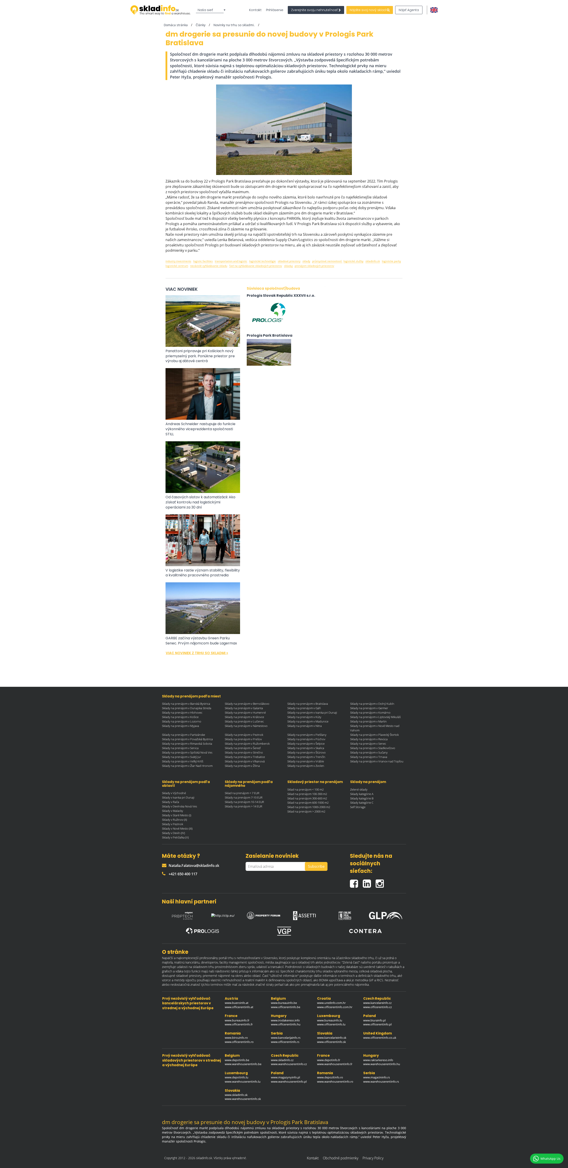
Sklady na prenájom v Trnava (368, 757)
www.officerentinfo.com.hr (334, 1007)
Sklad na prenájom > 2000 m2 (306, 811)
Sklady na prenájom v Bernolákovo (247, 704)
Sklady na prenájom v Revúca (369, 739)
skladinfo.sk (372, 261)
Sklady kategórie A (361, 794)
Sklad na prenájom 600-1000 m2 (308, 803)
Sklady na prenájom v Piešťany (306, 735)
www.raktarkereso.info (378, 1060)
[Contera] (365, 931)
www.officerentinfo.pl (377, 1024)
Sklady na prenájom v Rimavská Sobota (187, 744)
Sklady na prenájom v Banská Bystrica (186, 704)
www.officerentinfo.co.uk (379, 1038)
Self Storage (357, 807)
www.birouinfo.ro (236, 1038)
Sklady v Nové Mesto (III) (177, 828)
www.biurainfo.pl (374, 1020)
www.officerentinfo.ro (239, 1042)
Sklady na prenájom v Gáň (304, 708)
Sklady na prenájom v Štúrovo (306, 752)
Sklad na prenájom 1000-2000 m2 (308, 807)
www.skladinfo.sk (236, 1095)
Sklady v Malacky (172, 811)
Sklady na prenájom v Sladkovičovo (372, 748)
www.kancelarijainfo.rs (285, 1038)
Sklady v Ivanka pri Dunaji (178, 797)
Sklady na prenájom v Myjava (180, 726)
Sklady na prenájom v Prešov (243, 739)
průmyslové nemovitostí (327, 261)
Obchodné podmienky (340, 1158)
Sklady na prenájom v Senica (180, 748)
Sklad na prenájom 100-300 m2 (307, 794)
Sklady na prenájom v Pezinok (244, 735)
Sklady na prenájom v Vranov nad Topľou (376, 761)
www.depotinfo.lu (236, 1077)
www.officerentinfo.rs (285, 1042)
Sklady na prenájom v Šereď (242, 748)
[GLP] (385, 914)
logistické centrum (177, 266)
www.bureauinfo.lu (329, 1020)
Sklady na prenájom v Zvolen (305, 766)
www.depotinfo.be (237, 1060)
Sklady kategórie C (361, 803)
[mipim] (182, 914)
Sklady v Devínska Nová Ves (179, 806)
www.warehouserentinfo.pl (289, 1082)
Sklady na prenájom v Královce (244, 717)
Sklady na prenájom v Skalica (305, 748)
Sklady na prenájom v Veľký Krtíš (182, 761)
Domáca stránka (176, 25)
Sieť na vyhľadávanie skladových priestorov (255, 266)
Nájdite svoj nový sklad (368, 10)
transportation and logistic (231, 261)
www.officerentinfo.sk (331, 1042)
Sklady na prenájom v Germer (369, 708)
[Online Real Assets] (345, 914)
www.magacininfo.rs (376, 1077)
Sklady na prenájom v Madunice (307, 721)
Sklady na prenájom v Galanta (244, 708)
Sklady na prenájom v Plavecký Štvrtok (374, 735)
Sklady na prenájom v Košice (180, 717)
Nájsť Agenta (409, 10)
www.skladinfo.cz (282, 1060)
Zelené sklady (358, 789)
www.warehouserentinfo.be (243, 1064)
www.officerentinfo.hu (285, 1024)
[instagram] (381, 881)
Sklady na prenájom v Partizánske (183, 735)
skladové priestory (289, 261)
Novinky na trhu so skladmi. (234, 25)
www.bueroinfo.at (236, 1003)
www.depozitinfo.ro (330, 1077)
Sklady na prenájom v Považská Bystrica (187, 739)
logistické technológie (262, 261)
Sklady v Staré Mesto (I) (176, 815)
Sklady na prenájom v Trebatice (245, 757)
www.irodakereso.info (285, 1020)
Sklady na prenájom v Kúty (304, 717)
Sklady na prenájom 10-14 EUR (244, 802)
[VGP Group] (284, 931)
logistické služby (353, 261)
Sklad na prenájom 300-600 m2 (307, 798)
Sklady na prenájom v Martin (368, 721)
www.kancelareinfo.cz (377, 1003)
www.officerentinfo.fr (239, 1024)
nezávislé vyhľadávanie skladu (208, 266)
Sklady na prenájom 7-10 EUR (243, 797)
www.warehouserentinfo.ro (335, 1082)
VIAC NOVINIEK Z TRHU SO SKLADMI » (197, 653)
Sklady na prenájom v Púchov (306, 739)
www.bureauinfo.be (284, 1003)
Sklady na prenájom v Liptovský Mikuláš (375, 717)
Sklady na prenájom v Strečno (244, 752)
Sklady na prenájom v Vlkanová (245, 761)
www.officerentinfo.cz (377, 1007)
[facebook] (356, 881)
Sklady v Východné (174, 793)
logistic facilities (203, 261)
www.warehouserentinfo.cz (289, 1064)
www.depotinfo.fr (328, 1060)
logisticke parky (391, 261)
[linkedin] (369, 881)
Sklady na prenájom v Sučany (369, 752)
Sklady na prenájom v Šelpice (306, 744)
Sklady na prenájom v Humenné (245, 713)
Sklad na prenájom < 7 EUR (242, 793)
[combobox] (211, 10)
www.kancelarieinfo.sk (331, 1038)
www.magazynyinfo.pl (285, 1077)
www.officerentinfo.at (239, 1007)
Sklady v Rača (170, 802)
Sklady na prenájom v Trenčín (306, 757)
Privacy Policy (373, 1158)
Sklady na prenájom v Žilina (242, 766)
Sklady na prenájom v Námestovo (246, 726)
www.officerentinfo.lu (331, 1024)
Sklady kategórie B (361, 798)
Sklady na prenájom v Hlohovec (182, 713)
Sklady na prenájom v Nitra (304, 726)
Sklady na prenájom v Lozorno (181, 721)
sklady (306, 261)
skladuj (288, 266)
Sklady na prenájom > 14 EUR (243, 806)
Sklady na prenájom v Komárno (370, 713)
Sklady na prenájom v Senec (368, 744)
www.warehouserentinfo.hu (381, 1064)
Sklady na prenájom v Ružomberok (247, 744)
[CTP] (223, 914)
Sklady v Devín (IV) (173, 833)
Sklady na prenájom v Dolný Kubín (372, 704)
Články (200, 25)
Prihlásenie (274, 10)
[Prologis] (202, 931)
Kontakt (255, 10)
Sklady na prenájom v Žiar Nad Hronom (187, 766)
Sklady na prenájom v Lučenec (244, 721)
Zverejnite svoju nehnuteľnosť (315, 10)
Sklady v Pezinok (172, 824)
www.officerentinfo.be (285, 1007)
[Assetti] (304, 914)
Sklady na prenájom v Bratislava (307, 704)
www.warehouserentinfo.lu (242, 1082)
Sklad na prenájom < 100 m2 (305, 789)
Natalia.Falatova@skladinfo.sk (194, 865)
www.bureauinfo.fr (237, 1020)
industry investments (178, 261)
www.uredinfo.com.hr (331, 1003)
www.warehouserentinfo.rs (381, 1082)
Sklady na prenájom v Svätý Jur (181, 757)
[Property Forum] (263, 914)
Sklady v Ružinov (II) (174, 820)
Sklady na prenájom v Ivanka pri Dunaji (312, 713)
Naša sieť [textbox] (205, 10)
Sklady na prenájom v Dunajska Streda (186, 708)
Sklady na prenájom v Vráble (305, 761)
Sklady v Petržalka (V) (175, 837)
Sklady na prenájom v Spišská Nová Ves (187, 752)
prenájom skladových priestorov (314, 266)
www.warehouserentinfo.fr (334, 1064)
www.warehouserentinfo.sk (243, 1099)
